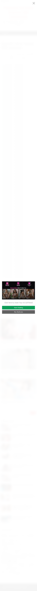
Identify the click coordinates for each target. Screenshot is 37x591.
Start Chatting (18, 307)
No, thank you (18, 312)
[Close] (33, 3)
